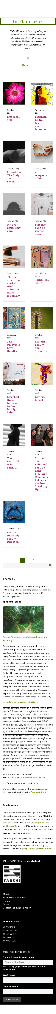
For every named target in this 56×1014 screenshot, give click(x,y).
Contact (7, 904)
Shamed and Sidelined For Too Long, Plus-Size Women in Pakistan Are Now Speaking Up (41, 474)
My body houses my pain (14, 227)
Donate (6, 901)
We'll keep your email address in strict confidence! (24, 968)
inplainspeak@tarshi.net (37, 848)
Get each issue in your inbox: (19, 957)
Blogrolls (12, 826)
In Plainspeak (28, 21)
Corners (41, 819)
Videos (6, 823)
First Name (9, 975)
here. (35, 783)
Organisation (10, 986)
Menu (28, 58)
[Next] (33, 560)
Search (50, 565)
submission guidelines (32, 777)
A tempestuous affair (43, 175)
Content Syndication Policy (17, 907)
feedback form (38, 792)
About (6, 894)
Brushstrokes (42, 823)
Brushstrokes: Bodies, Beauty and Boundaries (44, 123)
